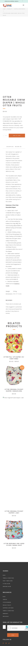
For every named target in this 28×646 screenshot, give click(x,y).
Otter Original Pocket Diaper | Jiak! (14, 512)
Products (9, 9)
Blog (4, 575)
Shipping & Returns (8, 607)
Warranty (5, 613)
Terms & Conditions (8, 578)
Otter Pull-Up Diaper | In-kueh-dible (14, 358)
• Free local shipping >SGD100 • (11, 1)
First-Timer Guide (8, 580)
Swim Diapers (21, 9)
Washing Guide (7, 586)
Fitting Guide (6, 583)
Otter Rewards (7, 602)
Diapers (16, 9)
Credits (5, 599)
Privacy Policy (7, 605)
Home (4, 9)
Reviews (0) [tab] (18, 146)
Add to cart (17, 135)
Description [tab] (9, 146)
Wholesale (6, 616)
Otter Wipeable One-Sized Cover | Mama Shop (14, 544)
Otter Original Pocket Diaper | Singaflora (14, 390)
